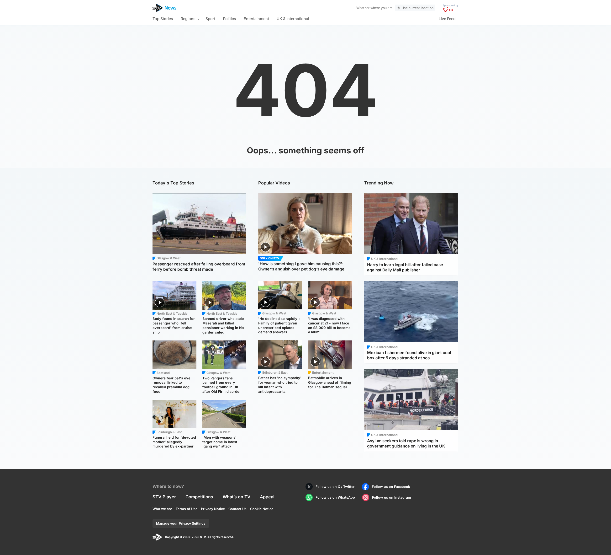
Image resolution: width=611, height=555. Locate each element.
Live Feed (447, 18)
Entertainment (256, 18)
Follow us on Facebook (391, 487)
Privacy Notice (213, 509)
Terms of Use (186, 509)
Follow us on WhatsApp (335, 497)
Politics (229, 18)
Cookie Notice (261, 509)
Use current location (417, 8)
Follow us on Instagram (391, 497)
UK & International (293, 18)
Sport (210, 18)
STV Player (164, 496)
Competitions (199, 496)
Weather (362, 8)
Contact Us (237, 509)
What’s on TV (236, 496)
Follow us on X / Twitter (335, 487)
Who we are (162, 509)
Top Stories (163, 18)
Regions (188, 18)
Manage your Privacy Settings (180, 523)
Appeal (267, 496)
